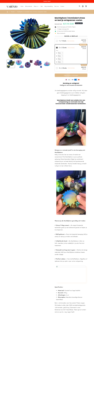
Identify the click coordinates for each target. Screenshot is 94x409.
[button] (36, 6)
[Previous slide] (8, 63)
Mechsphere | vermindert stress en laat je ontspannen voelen (32, 11)
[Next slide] (49, 63)
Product (13, 11)
